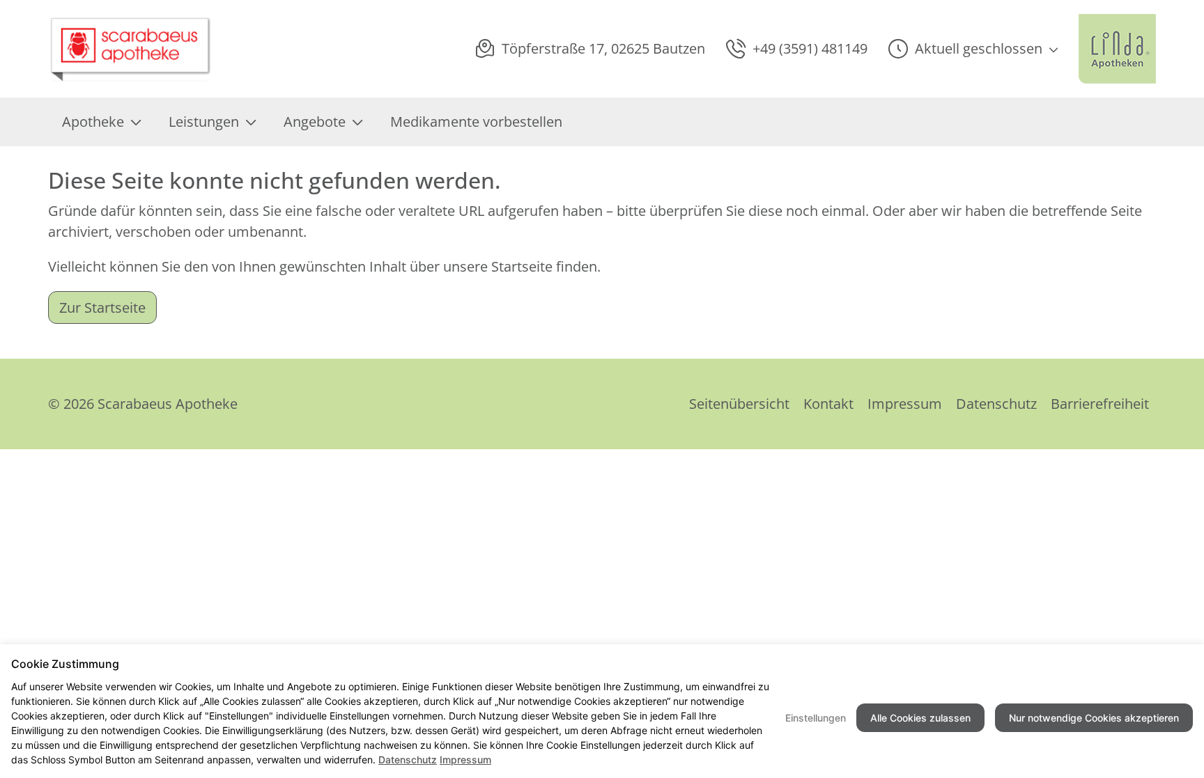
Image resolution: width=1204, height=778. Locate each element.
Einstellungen (815, 718)
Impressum (904, 403)
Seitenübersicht (739, 403)
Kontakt (828, 403)
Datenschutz (996, 403)
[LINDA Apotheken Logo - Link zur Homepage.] (1117, 49)
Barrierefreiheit (1100, 403)
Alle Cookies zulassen (920, 718)
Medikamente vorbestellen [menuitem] (476, 121)
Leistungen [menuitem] (204, 121)
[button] (973, 48)
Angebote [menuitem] (315, 121)
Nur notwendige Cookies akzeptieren (1094, 718)
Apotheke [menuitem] (93, 121)
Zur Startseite (102, 307)
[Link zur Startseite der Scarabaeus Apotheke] (132, 49)
